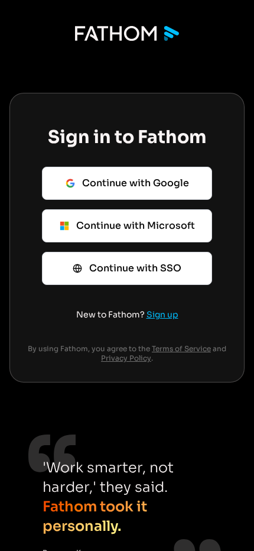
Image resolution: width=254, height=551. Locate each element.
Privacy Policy (126, 358)
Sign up (162, 314)
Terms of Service (181, 348)
